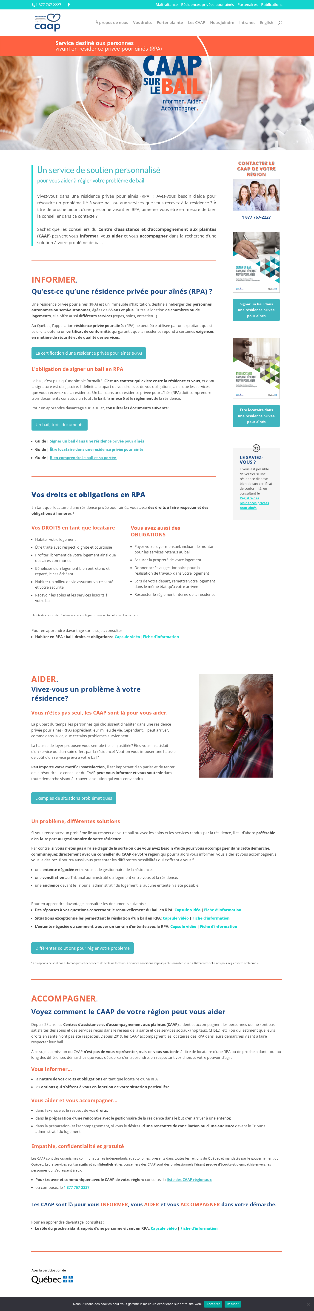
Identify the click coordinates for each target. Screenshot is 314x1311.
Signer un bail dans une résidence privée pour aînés (97, 441)
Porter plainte (170, 23)
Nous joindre (222, 23)
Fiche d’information (161, 636)
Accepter (213, 1304)
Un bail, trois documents (59, 424)
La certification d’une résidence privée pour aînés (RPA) (89, 353)
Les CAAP (196, 23)
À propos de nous (112, 23)
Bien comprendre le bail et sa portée (83, 457)
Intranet (247, 23)
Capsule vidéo (127, 636)
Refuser (233, 1304)
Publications (272, 5)
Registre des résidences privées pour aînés (254, 503)
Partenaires (247, 5)
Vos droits (142, 23)
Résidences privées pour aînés (207, 5)
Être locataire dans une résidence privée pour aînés (96, 449)
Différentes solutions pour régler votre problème (82, 948)
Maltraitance (167, 5)
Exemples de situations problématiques (73, 798)
